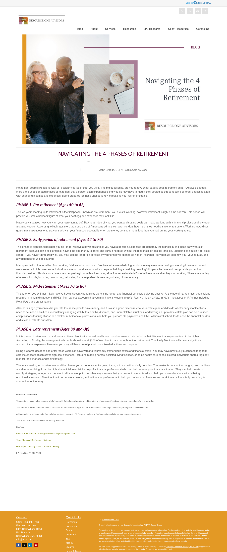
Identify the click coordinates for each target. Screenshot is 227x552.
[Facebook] (205, 11)
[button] (79, 28)
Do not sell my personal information (160, 549)
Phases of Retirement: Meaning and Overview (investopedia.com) (45, 433)
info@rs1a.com (24, 539)
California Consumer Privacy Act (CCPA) (182, 546)
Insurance (71, 534)
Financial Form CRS (110, 519)
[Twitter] (182, 11)
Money (69, 542)
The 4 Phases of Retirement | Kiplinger (33, 439)
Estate (69, 530)
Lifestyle (70, 547)
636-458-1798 (31, 522)
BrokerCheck (156, 525)
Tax (68, 538)
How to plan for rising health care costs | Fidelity (37, 446)
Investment (71, 526)
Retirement (71, 522)
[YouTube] (198, 11)
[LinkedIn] (190, 11)
